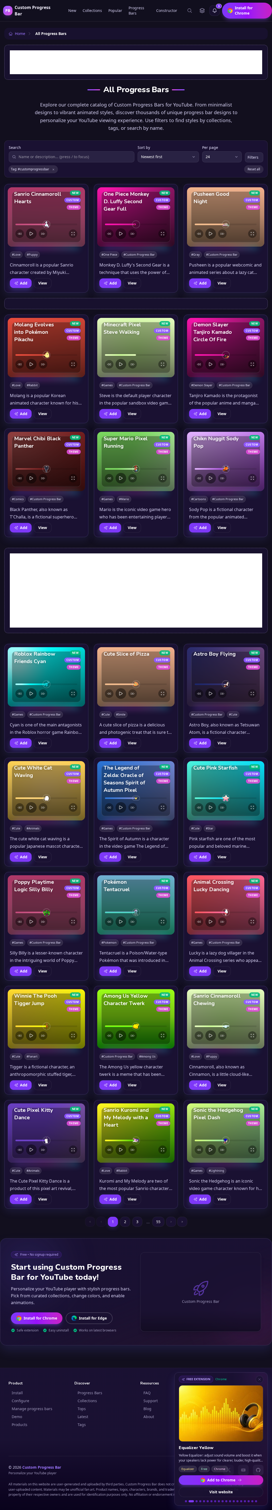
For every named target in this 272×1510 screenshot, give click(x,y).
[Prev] (19, 233)
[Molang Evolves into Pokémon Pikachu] (46, 347)
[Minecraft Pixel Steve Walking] (135, 347)
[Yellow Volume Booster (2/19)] (190, 1501)
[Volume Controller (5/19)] (204, 1501)
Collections (92, 10)
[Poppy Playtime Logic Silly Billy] (46, 905)
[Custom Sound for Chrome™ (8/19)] (215, 1501)
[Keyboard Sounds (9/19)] (219, 1501)
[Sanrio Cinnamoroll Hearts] (46, 217)
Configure (20, 1400)
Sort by (144, 147)
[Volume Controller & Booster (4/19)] (200, 1501)
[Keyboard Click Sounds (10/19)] (223, 1501)
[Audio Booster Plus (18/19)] (252, 1501)
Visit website (221, 1491)
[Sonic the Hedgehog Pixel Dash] (225, 1133)
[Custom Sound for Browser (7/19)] (211, 1501)
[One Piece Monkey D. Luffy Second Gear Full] (135, 217)
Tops (82, 1408)
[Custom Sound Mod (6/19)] (208, 1501)
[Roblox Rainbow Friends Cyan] (46, 676)
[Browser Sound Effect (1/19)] (186, 1501)
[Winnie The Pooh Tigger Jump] (46, 1018)
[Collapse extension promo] (259, 1379)
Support (150, 1400)
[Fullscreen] (73, 233)
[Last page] (182, 1222)
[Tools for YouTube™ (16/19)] (245, 1501)
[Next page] (171, 1222)
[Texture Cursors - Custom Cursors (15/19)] (241, 1501)
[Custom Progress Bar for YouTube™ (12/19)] (230, 1501)
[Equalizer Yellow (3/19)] (195, 1501)
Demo (17, 1416)
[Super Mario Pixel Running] (135, 461)
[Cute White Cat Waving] (46, 790)
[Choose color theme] (202, 10)
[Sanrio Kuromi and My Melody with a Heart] (135, 1133)
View (42, 283)
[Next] (43, 233)
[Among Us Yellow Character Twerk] (135, 1018)
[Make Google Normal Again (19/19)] (256, 1501)
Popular (115, 10)
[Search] (190, 10)
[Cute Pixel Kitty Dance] (46, 1133)
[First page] (90, 1222)
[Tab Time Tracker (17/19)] (249, 1501)
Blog (147, 1408)
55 (158, 1221)
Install (17, 1392)
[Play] (31, 233)
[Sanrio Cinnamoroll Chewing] (225, 1018)
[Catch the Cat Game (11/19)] (226, 1501)
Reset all (254, 169)
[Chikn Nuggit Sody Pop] (225, 461)
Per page (210, 147)
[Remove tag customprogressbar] (53, 169)
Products (19, 1424)
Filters (253, 157)
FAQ (147, 1392)
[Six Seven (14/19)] (237, 1501)
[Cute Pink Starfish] (225, 790)
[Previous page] (101, 1222)
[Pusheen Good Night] (225, 217)
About (148, 1416)
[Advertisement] (136, 62)
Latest (83, 1416)
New (72, 10)
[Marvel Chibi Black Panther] (46, 461)
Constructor (166, 10)
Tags (82, 1424)
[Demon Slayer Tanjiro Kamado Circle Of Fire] (225, 347)
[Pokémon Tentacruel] (135, 905)
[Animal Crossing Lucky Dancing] (225, 905)
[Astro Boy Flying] (225, 676)
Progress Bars (136, 10)
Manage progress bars (32, 1408)
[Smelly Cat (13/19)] (234, 1501)
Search (15, 147)
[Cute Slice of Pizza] (135, 676)
